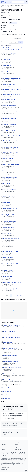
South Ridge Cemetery (10, 355)
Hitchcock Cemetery (9, 374)
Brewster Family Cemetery (11, 380)
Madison (12, 5)
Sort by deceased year (6, 38)
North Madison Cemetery (10, 361)
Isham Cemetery (8, 342)
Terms (16, 444)
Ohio (2, 5)
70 (17, 295)
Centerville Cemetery (9, 331)
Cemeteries (3, 444)
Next (21, 295)
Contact (3, 449)
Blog (16, 447)
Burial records (18, 449)
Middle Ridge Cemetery (10, 348)
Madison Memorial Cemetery (12, 367)
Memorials (17, 442)
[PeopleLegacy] (6, 1)
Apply (21, 42)
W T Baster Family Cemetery (11, 337)
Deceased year (4, 41)
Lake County (6, 5)
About (2, 442)
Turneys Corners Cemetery (11, 325)
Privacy (3, 447)
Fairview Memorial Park (19, 5)
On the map (13, 22)
